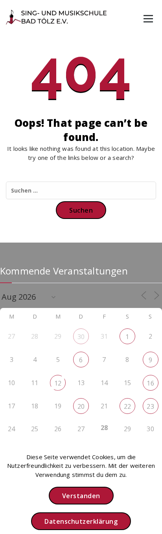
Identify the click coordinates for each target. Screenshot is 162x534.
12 (57, 383)
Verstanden (81, 495)
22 (127, 406)
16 (150, 383)
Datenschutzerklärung (81, 521)
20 (81, 406)
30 (81, 336)
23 (150, 406)
